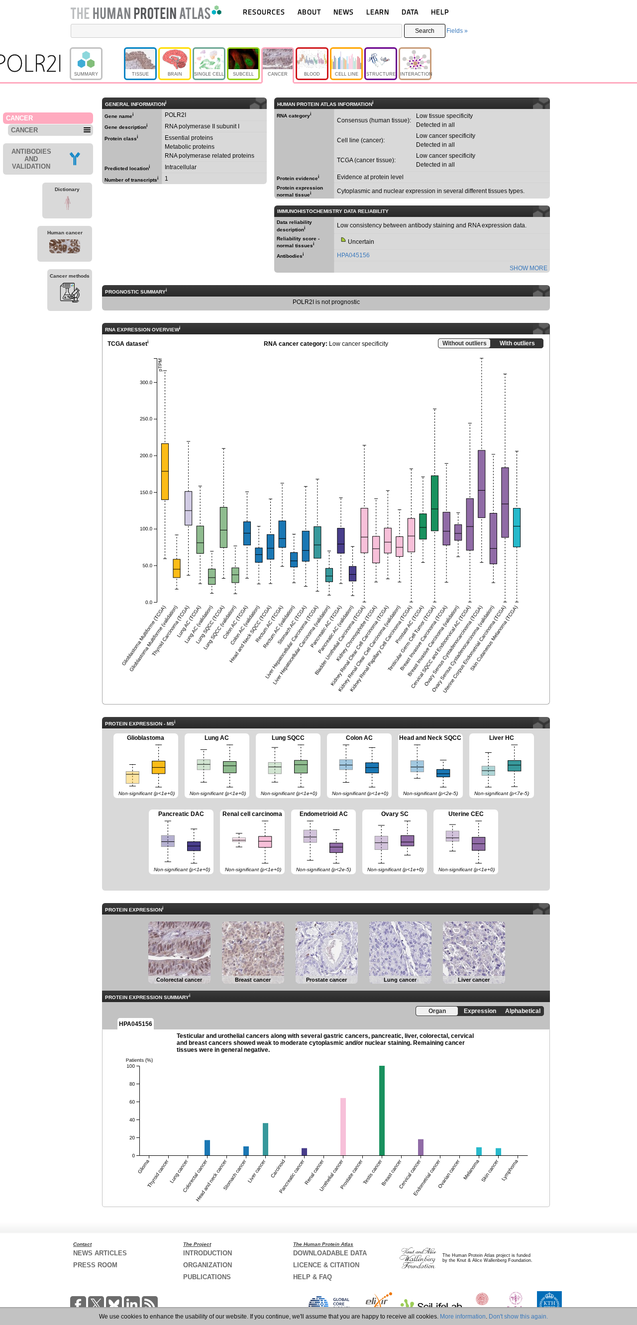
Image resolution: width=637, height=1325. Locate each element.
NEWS (343, 11)
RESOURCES (264, 11)
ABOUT (309, 11)
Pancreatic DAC (179, 841)
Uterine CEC (464, 841)
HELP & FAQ (312, 1277)
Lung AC (215, 765)
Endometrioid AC (321, 841)
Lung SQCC (286, 765)
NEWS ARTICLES (100, 1253)
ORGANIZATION (207, 1265)
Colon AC (357, 765)
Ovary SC (393, 841)
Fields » (457, 30)
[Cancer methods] (69, 294)
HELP (440, 11)
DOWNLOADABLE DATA (330, 1253)
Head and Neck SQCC (430, 765)
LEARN (377, 11)
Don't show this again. (518, 1316)
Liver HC (499, 765)
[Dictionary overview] (67, 204)
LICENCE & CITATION (326, 1265)
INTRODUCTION (207, 1253)
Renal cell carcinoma (251, 841)
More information (463, 1316)
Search (424, 30)
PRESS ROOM (95, 1265)
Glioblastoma (144, 765)
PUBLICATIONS (207, 1277)
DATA (410, 11)
